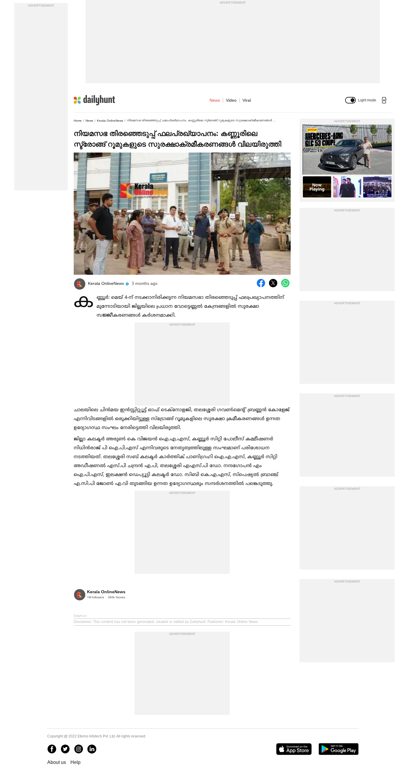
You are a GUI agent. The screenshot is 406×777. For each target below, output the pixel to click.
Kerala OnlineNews (110, 120)
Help (75, 762)
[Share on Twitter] (273, 283)
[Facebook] (51, 749)
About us (56, 762)
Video (231, 100)
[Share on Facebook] (261, 283)
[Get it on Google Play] (339, 749)
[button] (350, 100)
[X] (65, 749)
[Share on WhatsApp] (285, 283)
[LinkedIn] (91, 749)
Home (78, 120)
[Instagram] (78, 749)
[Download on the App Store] (294, 749)
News (215, 100)
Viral (247, 100)
